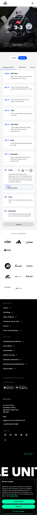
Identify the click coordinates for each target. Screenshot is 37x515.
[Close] (34, 482)
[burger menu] (32, 3)
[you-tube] (10, 435)
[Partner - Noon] (29, 240)
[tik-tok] (5, 435)
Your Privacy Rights (18, 511)
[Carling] (7, 276)
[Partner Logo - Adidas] (18, 240)
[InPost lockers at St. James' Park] (29, 266)
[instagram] (16, 435)
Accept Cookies (18, 501)
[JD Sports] (7, 266)
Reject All (18, 506)
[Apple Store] (8, 388)
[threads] (26, 435)
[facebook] (21, 435)
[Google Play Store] (21, 388)
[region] (18, 497)
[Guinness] (7, 287)
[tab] (14, 58)
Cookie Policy (14, 496)
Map (4, 416)
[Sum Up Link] (7, 250)
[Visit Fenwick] (18, 266)
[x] (5, 440)
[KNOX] (7, 240)
